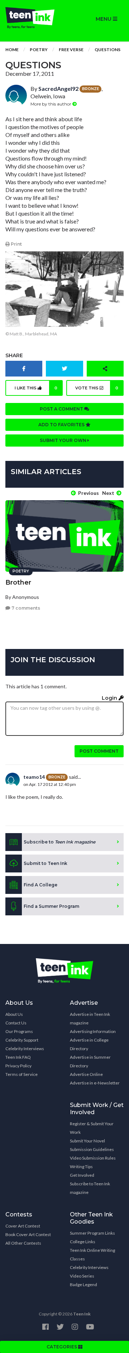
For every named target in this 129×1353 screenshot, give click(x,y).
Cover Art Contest (22, 1226)
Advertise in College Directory (89, 1044)
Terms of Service (21, 1074)
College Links (82, 1241)
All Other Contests (23, 1243)
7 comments (25, 608)
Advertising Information (93, 1031)
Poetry (39, 49)
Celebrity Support (21, 1040)
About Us (14, 1014)
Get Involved (82, 1175)
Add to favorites (62, 424)
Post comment (99, 751)
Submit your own (63, 440)
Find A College (40, 884)
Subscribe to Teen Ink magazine (90, 1188)
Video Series (82, 1276)
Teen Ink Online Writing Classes (92, 1254)
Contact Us (16, 1022)
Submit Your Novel (87, 1140)
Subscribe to (59, 842)
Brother (18, 582)
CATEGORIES (62, 1346)
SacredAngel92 (58, 88)
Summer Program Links (92, 1233)
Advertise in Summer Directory (90, 1061)
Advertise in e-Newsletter (95, 1083)
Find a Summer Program (51, 906)
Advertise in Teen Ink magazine (90, 1018)
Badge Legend (83, 1284)
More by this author (51, 104)
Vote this (97, 387)
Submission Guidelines (92, 1149)
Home (12, 49)
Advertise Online (86, 1074)
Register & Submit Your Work (92, 1128)
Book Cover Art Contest (28, 1234)
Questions (107, 49)
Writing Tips (81, 1166)
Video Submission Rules (93, 1158)
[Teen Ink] (32, 18)
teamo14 (34, 777)
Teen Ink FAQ (18, 1057)
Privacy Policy (18, 1065)
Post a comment (62, 409)
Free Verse (71, 49)
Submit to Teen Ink (45, 863)
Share (14, 355)
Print (16, 244)
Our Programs (19, 1031)
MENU (104, 19)
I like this (36, 387)
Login (110, 698)
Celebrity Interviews (24, 1048)
